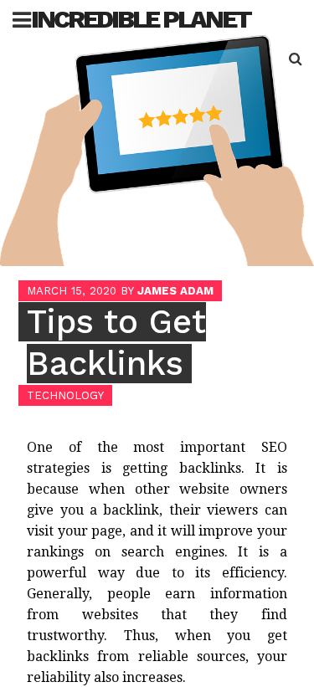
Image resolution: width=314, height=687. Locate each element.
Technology (65, 395)
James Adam (175, 291)
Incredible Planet (140, 18)
